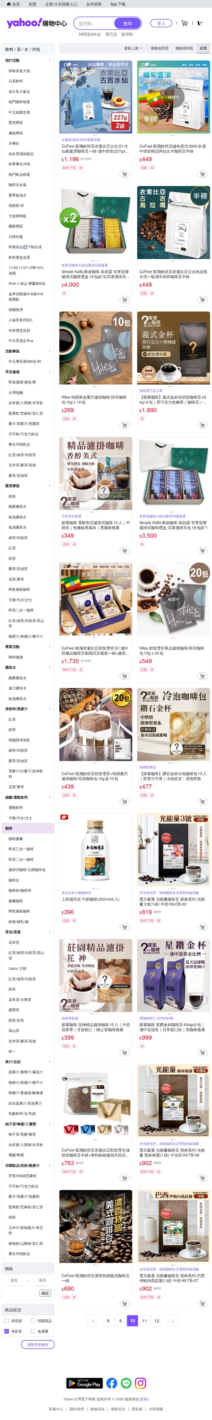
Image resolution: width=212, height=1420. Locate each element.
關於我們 (77, 1408)
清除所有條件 (38, 1344)
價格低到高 (160, 48)
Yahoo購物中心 (37, 23)
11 (144, 1320)
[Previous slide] (63, 97)
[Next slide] (128, 97)
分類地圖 (156, 1408)
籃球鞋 (127, 34)
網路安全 (118, 1408)
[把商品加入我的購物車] (125, 174)
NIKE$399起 (90, 34)
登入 (161, 23)
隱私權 (137, 1408)
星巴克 (111, 34)
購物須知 (97, 1408)
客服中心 (56, 1408)
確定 (45, 1293)
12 (156, 1320)
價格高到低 (184, 48)
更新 (143, 1398)
